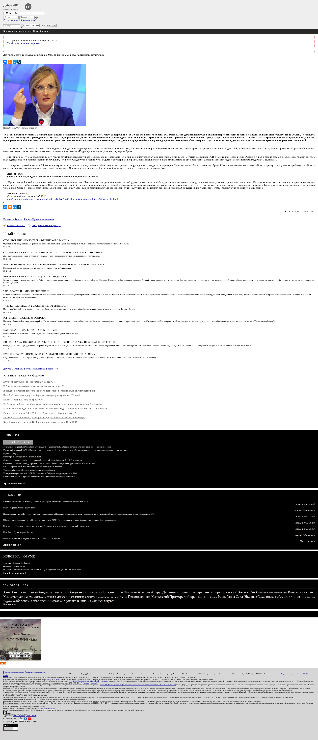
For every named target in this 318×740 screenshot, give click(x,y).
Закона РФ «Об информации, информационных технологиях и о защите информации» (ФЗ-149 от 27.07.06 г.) (138, 685)
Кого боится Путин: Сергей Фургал (18, 532)
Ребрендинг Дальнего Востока (24, 318)
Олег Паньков (307, 541)
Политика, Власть (13, 219)
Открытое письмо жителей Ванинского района (36, 240)
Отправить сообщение (288, 674)
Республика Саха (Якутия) (237, 597)
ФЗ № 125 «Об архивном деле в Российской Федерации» (88, 681)
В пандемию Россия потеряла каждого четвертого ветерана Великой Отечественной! (49, 390)
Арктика (57, 592)
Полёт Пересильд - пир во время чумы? (24, 399)
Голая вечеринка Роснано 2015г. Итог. (19, 508)
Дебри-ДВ (10, 5)
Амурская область (24, 592)
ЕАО (253, 592)
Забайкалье (263, 592)
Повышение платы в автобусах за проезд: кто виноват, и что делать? (31, 538)
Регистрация (10, 20)
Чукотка (70, 601)
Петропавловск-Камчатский (148, 597)
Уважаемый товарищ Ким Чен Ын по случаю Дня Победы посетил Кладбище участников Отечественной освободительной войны (57, 447)
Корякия (42, 597)
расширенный (49, 25)
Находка (99, 597)
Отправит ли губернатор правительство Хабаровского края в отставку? (53, 252)
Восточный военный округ (143, 592)
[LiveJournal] (19, 62)
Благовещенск (93, 592)
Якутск (109, 601)
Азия (7, 592)
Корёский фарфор (10, 453)
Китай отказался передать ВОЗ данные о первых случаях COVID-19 (40, 422)
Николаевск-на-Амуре (115, 597)
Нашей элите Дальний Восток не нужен (31, 330)
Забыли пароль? (27, 20)
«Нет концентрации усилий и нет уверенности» (36, 305)
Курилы (51, 596)
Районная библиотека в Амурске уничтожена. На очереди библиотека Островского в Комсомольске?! (45, 502)
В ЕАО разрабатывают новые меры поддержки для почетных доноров (32, 467)
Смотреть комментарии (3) (46, 225)
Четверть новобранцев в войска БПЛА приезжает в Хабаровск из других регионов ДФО (40, 473)
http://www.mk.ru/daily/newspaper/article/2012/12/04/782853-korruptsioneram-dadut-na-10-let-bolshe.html (62, 199)
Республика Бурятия (207, 597)
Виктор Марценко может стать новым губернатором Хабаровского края (53, 264)
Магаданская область (81, 596)
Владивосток (113, 592)
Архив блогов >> (13, 544)
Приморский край (183, 596)
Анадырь (45, 592)
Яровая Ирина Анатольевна (39, 219)
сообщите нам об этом (47, 708)
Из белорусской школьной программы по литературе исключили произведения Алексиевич (52, 404)
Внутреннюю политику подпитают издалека (34, 276)
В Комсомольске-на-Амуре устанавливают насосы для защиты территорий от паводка (39, 477)
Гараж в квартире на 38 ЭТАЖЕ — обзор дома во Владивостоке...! (39, 413)
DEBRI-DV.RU (31, 716)
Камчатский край (300, 592)
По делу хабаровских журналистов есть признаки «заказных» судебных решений (60, 342)
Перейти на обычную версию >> (24, 43)
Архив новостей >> (14, 483)
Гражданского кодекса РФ (90, 683)
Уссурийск (7, 601)
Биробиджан (72, 592)
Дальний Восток (236, 592)
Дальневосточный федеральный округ (192, 592)
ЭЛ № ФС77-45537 (53, 679)
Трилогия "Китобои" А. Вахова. (16, 563)
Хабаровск (21, 601)
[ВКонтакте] (5, 62)
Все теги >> (10, 604)
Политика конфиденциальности (35, 672)
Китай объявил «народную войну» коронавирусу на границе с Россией (41, 395)
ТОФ (297, 597)
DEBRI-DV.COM (19, 716)
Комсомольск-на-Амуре (21, 597)
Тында (303, 597)
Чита (61, 601)
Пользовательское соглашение (13, 672)
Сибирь (292, 597)
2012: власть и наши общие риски (26, 291)
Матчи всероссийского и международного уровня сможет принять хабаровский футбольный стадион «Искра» (49, 463)
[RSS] (3, 663)
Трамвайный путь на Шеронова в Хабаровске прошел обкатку (29, 470)
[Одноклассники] (10, 62)
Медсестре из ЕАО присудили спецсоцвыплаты (22, 457)
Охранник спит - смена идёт (14, 566)
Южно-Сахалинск (90, 601)
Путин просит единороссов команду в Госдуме (29, 381)
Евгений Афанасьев (304, 510)
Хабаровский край (44, 601)
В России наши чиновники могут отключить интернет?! (33, 386)
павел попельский (305, 504)
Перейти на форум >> (15, 573)
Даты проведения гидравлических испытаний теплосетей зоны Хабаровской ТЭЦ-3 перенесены (42, 460)
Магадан (61, 596)
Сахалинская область (272, 597)
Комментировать (16, 225)
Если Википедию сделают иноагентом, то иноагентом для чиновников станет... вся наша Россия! (55, 408)
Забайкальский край (278, 592)
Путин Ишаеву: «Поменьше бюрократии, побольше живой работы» (49, 354)
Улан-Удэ (311, 597)
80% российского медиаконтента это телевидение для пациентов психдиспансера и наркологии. (42, 569)
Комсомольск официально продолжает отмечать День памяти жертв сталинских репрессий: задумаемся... (46, 526)
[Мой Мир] (15, 62)
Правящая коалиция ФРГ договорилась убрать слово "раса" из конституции (44, 417)
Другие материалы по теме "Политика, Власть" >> (30, 368)
